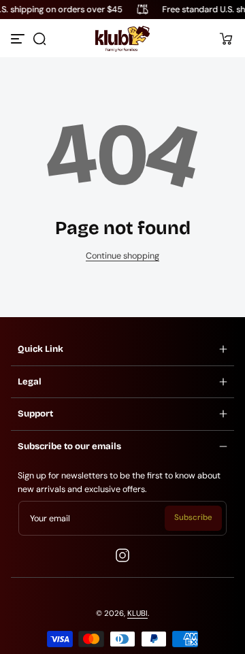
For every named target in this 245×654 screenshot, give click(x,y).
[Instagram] (122, 555)
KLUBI (137, 613)
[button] (39, 38)
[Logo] (122, 39)
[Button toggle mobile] (19, 39)
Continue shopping (122, 255)
